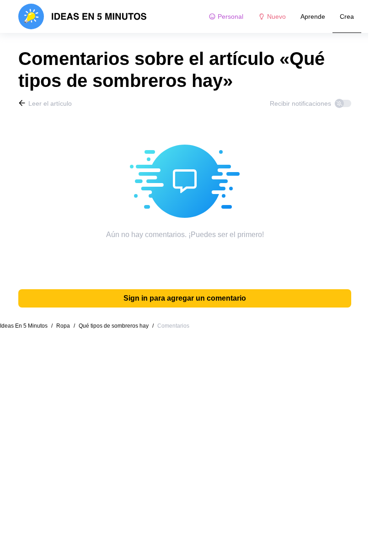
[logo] (82, 16)
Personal (230, 16)
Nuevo (276, 16)
